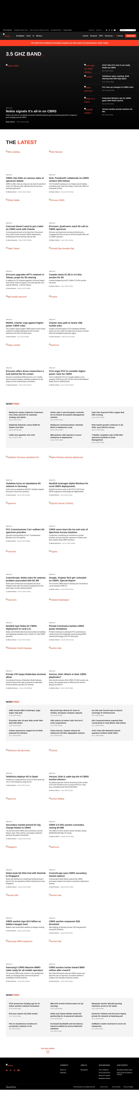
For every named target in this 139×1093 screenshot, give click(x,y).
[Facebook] (109, 30)
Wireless (39, 36)
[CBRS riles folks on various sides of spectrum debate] (13, 152)
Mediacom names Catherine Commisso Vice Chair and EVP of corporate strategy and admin (26, 414)
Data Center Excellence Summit (39, 30)
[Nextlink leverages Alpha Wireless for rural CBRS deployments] (66, 457)
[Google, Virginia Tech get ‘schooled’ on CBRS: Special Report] (53, 551)
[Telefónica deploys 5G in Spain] (18, 750)
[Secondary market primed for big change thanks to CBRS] (11, 798)
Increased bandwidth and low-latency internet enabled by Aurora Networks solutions (66, 1026)
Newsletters (84, 1070)
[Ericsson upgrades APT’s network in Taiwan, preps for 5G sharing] (13, 248)
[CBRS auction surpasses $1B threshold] (55, 895)
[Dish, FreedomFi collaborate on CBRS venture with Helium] (56, 152)
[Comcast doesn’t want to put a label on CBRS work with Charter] (13, 200)
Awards (85, 36)
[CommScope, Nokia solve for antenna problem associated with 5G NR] (11, 551)
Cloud (28, 36)
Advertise (91, 30)
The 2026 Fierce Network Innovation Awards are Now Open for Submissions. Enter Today (69, 43)
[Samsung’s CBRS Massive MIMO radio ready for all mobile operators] (19, 941)
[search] (134, 30)
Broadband (20, 36)
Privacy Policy (116, 1087)
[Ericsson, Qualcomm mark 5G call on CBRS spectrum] (56, 200)
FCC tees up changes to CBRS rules (118, 87)
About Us (99, 30)
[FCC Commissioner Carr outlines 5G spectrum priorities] (11, 503)
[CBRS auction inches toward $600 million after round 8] (55, 941)
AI (33, 36)
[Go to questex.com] (11, 1087)
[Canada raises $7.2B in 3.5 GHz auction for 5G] (61, 248)
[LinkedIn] (106, 30)
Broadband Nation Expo (21, 30)
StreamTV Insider (104, 1075)
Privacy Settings (128, 1087)
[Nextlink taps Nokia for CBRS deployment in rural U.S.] (11, 599)
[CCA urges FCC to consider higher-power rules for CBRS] (54, 345)
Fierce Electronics (104, 1072)
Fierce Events (67, 30)
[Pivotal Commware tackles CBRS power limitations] (59, 599)
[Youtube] (115, 30)
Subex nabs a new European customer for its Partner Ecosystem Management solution (67, 414)
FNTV (101, 36)
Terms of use (104, 1087)
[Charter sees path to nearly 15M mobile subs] (53, 296)
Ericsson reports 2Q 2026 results (23, 1014)
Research (93, 36)
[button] (47, 1050)
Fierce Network (7, 30)
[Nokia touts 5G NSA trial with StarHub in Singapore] (11, 847)
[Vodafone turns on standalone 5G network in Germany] (22, 457)
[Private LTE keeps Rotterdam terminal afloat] (19, 648)
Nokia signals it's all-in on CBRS (31, 111)
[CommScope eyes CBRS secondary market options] (54, 847)
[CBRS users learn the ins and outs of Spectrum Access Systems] (61, 503)
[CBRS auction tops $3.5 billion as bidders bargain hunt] (12, 895)
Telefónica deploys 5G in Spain (22, 776)
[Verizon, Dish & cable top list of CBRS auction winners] (53, 750)
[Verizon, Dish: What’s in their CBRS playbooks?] (55, 648)
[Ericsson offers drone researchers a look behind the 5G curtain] (13, 345)
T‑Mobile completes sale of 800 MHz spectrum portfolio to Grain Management (107, 437)
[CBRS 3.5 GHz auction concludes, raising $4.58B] (56, 798)
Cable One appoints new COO (22, 435)
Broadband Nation (56, 30)
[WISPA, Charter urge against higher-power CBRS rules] (16, 296)
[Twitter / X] (112, 30)
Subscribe (131, 36)
